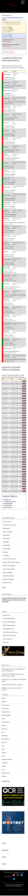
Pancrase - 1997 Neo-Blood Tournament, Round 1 (15, 295)
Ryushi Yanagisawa (7, 323)
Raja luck (4, 863)
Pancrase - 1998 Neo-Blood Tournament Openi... (15, 222)
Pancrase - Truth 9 (9, 343)
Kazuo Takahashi (7, 274)
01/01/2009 (4, 395)
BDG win (4, 857)
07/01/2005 (4, 425)
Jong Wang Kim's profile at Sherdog (11, 22)
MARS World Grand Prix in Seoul (12, 150)
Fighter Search (6, 615)
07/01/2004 (4, 435)
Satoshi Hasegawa (7, 234)
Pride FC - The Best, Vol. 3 (10, 190)
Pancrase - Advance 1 (9, 262)
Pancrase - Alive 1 (8, 327)
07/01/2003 (4, 444)
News (3, 745)
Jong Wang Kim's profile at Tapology (12, 23)
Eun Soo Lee (6, 170)
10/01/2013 (4, 381)
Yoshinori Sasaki (6, 195)
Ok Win (4, 843)
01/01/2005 (4, 430)
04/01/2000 (4, 469)
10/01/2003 (4, 442)
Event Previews (5, 705)
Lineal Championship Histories (10, 632)
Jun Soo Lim (6, 114)
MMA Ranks (5, 735)
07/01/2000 (4, 466)
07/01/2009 (4, 391)
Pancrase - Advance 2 (9, 254)
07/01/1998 (4, 486)
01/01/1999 (4, 481)
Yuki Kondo (5, 307)
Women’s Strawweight (8, 575)
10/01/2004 (4, 432)
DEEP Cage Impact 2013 (10, 77)
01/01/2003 (4, 449)
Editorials (4, 701)
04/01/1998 (4, 488)
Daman (10, 884)
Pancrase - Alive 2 (8, 319)
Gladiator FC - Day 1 (9, 166)
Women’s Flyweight (7, 572)
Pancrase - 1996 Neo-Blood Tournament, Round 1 (15, 359)
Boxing (3, 698)
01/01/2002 (4, 459)
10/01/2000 (4, 464)
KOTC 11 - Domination (10, 206)
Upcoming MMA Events (8, 628)
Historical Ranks (6, 722)
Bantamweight (6, 548)
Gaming (3, 718)
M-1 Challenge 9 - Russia (10, 109)
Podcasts (4, 752)
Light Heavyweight (7, 531)
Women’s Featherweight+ (9, 565)
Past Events (6, 642)
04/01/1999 (4, 478)
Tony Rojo (5, 251)
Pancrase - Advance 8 (9, 230)
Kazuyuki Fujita (8, 503)
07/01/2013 (4, 383)
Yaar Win (12, 886)
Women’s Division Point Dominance (11, 562)
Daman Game (5, 850)
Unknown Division (7, 582)
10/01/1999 (4, 474)
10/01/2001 (4, 461)
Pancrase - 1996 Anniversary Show (12, 351)
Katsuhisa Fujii (8, 505)
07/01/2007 (4, 408)
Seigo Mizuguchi (12, 52)
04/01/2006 (4, 420)
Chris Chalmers (6, 283)
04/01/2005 (4, 427)
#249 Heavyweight (7, 41)
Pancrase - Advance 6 (9, 238)
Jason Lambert (6, 202)
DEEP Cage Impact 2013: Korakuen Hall (13, 85)
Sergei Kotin (6, 130)
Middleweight (6, 535)
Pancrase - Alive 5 (8, 303)
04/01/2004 (4, 437)
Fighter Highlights (6, 715)
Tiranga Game (18, 886)
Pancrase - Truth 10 (9, 335)
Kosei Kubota (6, 218)
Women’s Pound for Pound (9, 558)
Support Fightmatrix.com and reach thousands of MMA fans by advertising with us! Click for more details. (14, 599)
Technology (4, 762)
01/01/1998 (4, 491)
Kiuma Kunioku (6, 266)
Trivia (3, 769)
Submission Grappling (7, 759)
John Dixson (7, 499)
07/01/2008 (4, 400)
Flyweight (5, 552)
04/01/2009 (4, 393)
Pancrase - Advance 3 (9, 246)
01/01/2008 (4, 405)
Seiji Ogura (5, 146)
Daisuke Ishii (6, 210)
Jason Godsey (6, 226)
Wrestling (4, 776)
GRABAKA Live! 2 (9, 93)
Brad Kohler (6, 163)
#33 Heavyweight (6, 46)
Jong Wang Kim (6, 15)
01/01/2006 (4, 422)
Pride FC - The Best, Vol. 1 (10, 198)
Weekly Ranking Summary (9, 625)
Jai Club (6, 884)
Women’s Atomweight (8, 579)
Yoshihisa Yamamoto (7, 90)
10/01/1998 (4, 483)
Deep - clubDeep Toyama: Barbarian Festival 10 (15, 101)
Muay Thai (4, 742)
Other (3, 749)
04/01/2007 (4, 410)
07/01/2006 (4, 417)
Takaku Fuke (6, 331)
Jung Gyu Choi (6, 178)
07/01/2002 (4, 454)
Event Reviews (5, 708)
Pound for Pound (7, 521)
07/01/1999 (4, 476)
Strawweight (6, 555)
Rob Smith (5, 138)
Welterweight (6, 538)
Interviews (4, 725)
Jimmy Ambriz (8, 507)
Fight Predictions (6, 711)
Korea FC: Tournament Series (11, 117)
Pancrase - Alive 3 (8, 311)
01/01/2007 (4, 413)
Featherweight (6, 545)
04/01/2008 (4, 403)
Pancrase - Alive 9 (8, 278)
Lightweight (6, 542)
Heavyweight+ (6, 528)
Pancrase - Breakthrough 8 (10, 214)
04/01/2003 (4, 447)
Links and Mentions (7, 639)
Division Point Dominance (9, 525)
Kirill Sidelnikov (6, 105)
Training (4, 766)
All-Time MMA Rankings (9, 618)
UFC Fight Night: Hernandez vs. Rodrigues (12, 684)
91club (3, 587)
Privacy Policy (17, 872)
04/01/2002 (4, 456)
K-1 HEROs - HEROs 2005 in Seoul (12, 158)
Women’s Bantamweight (9, 569)
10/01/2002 (4, 452)
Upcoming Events (6, 773)
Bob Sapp (5, 154)
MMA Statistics (5, 739)
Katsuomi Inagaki (7, 259)
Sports (3, 756)
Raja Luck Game (6, 781)
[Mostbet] (13, 833)
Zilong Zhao (6, 122)
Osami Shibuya (6, 315)
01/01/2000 (4, 471)
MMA (3, 732)
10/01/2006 (4, 415)
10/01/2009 (4, 388)
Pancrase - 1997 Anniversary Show (12, 287)
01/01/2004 (4, 439)
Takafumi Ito (6, 242)
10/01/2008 (4, 398)
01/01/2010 (4, 386)
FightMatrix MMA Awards (9, 635)
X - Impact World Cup (9, 126)
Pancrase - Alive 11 (9, 270)
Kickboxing (4, 728)
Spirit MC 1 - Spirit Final (10, 174)
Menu (22, 2)
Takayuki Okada (6, 187)
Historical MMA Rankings (9, 622)
